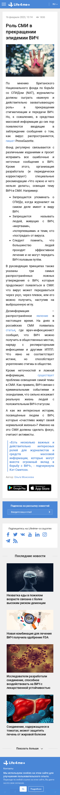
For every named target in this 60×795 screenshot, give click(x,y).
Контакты (8, 768)
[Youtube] (30, 534)
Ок (23, 788)
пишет (10, 141)
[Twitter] (15, 534)
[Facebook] (8, 534)
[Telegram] (8, 541)
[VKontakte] (22, 534)
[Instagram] (44, 534)
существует (46, 375)
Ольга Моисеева (24, 477)
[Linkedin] (37, 534)
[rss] (15, 541)
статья (10, 330)
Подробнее (36, 788)
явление (42, 316)
